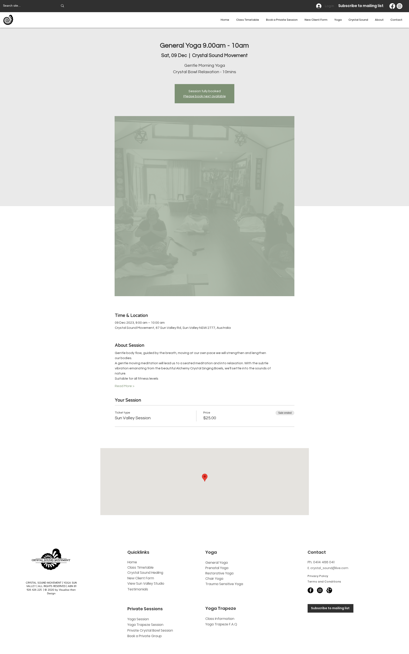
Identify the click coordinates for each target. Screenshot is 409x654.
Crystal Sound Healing (145, 572)
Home (132, 562)
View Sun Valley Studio (145, 583)
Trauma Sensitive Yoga (224, 583)
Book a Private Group (145, 636)
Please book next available (204, 96)
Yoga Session (138, 619)
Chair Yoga (214, 578)
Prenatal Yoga (216, 567)
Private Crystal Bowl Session (150, 630)
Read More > (124, 386)
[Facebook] (392, 6)
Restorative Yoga (219, 573)
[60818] (329, 590)
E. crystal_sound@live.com (328, 568)
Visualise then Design (61, 591)
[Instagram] (399, 6)
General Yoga (216, 562)
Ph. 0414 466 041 (321, 562)
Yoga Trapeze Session (145, 624)
